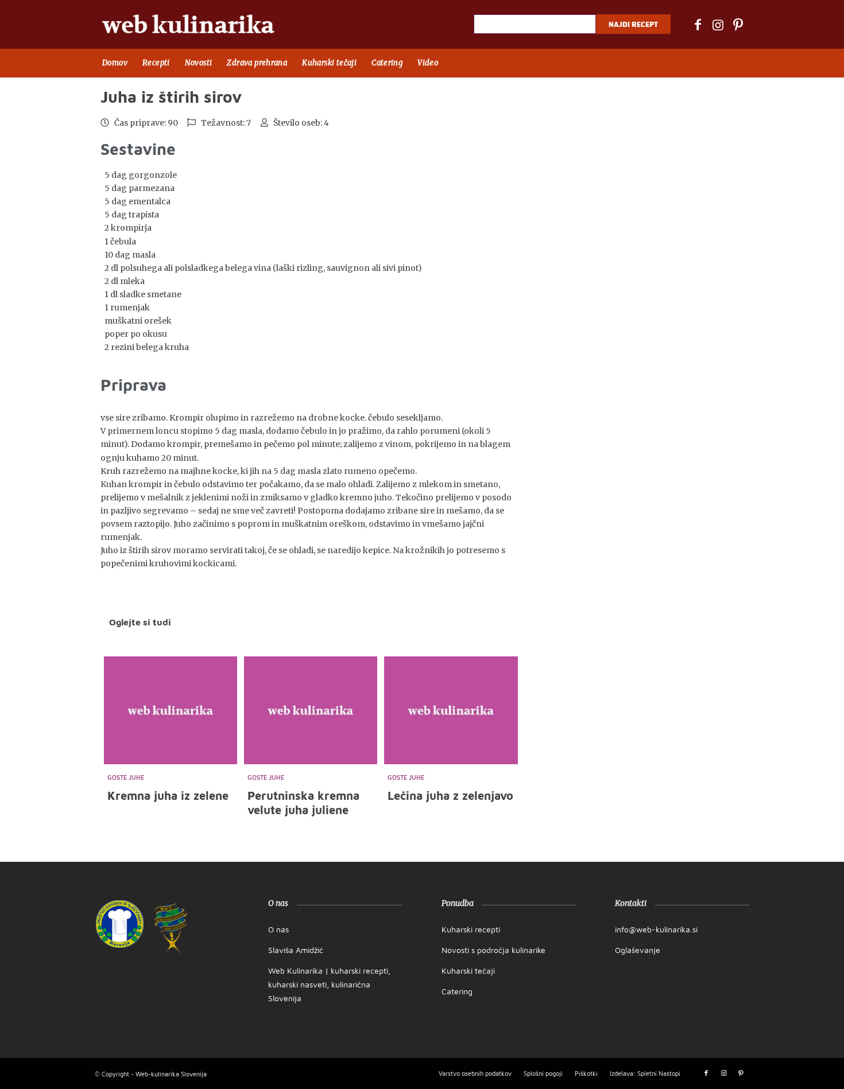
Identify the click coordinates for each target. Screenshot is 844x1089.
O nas (278, 929)
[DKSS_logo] (120, 924)
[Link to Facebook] (697, 24)
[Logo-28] (188, 24)
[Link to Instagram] (717, 24)
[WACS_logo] (170, 929)
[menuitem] (115, 63)
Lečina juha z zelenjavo (450, 795)
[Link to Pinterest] (737, 24)
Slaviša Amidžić (295, 950)
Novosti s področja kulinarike (493, 950)
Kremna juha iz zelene (168, 795)
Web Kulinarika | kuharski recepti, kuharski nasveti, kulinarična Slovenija (329, 984)
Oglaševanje (637, 950)
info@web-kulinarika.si (656, 929)
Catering (457, 991)
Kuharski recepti (471, 929)
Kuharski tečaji (468, 970)
